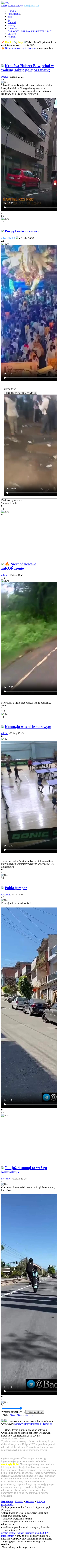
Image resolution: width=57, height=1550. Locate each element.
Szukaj (11, 5)
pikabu (4, 575)
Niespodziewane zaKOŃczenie (21, 48)
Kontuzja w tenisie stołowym (28, 727)
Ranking (12, 36)
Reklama (29, 1501)
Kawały (12, 25)
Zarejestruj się (31, 5)
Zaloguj (19, 5)
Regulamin (7, 1501)
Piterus (4, 76)
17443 (18, 1415)
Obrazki (12, 22)
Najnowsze (13, 31)
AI (9, 19)
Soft (10, 16)
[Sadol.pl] (5, 2)
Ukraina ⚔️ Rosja (14, 42)
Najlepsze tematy (42, 31)
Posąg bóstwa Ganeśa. (22, 231)
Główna (12, 11)
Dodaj (4, 5)
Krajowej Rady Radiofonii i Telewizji (33, 1424)
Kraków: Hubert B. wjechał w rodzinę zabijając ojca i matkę (27, 68)
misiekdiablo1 (8, 238)
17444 (11, 1415)
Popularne (13, 28)
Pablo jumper (16, 888)
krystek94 (6, 894)
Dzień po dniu (26, 31)
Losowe (12, 33)
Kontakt (19, 1501)
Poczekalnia (14, 13)
